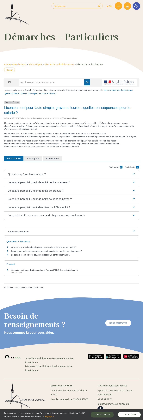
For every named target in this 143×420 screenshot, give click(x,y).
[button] (71, 174)
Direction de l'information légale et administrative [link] (24, 288)
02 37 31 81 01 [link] (104, 399)
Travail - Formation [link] (33, 90)
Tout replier (114, 167)
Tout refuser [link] (129, 414)
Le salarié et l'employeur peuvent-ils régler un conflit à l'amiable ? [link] (40, 255)
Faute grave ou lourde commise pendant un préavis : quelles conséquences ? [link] (46, 251)
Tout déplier (130, 167)
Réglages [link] (49, 416)
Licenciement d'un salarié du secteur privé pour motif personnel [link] (73, 90)
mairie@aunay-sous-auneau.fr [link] (113, 403)
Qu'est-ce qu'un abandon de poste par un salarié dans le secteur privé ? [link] (43, 247)
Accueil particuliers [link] (14, 90)
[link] (136, 6)
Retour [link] (9, 69)
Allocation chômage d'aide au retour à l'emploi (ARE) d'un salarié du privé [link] (44, 270)
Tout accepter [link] (102, 414)
